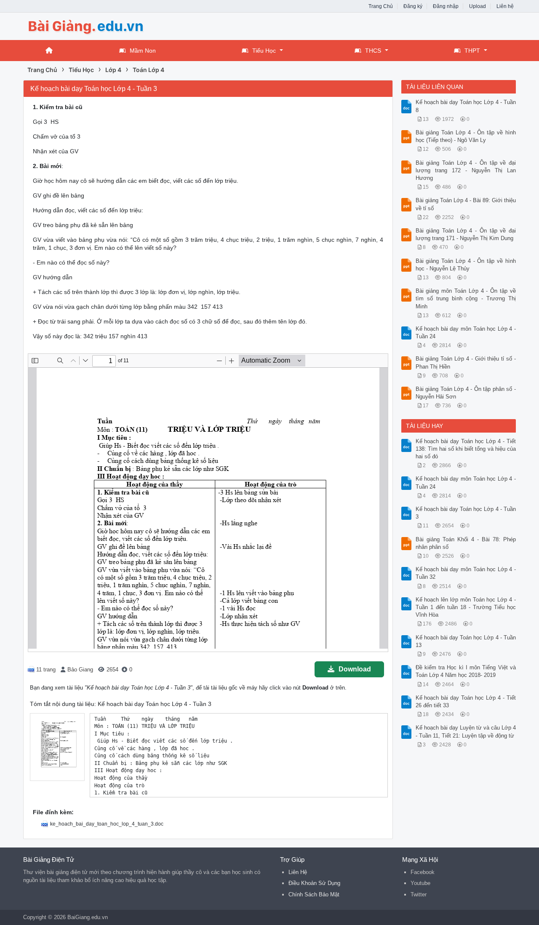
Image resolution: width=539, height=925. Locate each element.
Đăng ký (412, 6)
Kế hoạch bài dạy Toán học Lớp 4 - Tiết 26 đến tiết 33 (466, 701)
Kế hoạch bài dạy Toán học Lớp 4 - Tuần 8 (466, 106)
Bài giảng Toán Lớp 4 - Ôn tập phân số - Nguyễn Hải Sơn (466, 393)
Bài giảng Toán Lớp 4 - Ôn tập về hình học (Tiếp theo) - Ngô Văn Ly (466, 136)
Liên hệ (505, 6)
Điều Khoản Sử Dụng (314, 883)
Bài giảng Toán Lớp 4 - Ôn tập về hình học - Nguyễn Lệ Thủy (466, 265)
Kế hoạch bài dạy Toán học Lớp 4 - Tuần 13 (466, 641)
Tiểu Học (264, 50)
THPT (472, 50)
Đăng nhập (446, 6)
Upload (477, 6)
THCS (373, 50)
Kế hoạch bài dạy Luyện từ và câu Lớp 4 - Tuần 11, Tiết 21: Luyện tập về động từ (466, 731)
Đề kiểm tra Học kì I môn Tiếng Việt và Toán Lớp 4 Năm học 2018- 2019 (466, 671)
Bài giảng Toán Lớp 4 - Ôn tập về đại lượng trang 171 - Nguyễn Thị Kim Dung (466, 234)
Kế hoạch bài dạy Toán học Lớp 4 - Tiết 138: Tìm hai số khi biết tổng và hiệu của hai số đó (466, 449)
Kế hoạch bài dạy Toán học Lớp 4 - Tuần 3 (466, 513)
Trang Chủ (380, 6)
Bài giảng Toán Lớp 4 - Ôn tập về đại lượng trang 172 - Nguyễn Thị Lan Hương (466, 170)
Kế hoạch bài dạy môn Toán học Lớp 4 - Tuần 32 (466, 573)
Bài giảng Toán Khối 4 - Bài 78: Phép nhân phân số (466, 543)
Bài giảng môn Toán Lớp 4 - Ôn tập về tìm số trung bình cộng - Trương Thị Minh (466, 298)
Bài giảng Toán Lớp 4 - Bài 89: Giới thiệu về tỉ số (466, 204)
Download (355, 669)
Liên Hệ (297, 872)
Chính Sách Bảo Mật (313, 894)
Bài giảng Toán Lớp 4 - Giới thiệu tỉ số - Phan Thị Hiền (466, 362)
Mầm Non (143, 50)
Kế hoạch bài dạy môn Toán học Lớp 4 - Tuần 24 (466, 333)
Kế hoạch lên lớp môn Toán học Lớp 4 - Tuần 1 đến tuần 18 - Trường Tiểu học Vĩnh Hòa (466, 607)
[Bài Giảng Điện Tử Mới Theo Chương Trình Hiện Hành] (90, 25)
